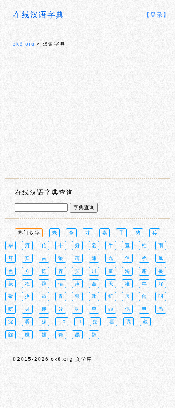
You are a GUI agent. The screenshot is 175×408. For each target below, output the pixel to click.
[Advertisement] (87, 114)
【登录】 (157, 14)
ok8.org (24, 44)
